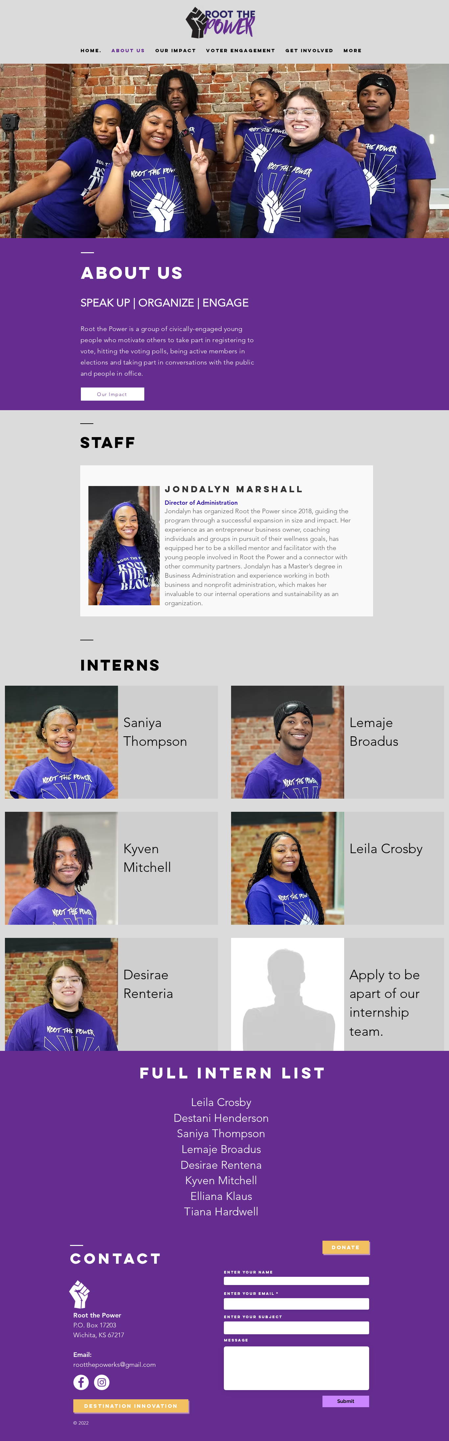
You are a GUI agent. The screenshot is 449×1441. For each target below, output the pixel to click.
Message (236, 1340)
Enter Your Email (249, 1293)
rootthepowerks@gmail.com (114, 1364)
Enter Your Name (248, 1272)
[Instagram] (101, 1382)
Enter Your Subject (253, 1317)
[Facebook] (81, 1382)
